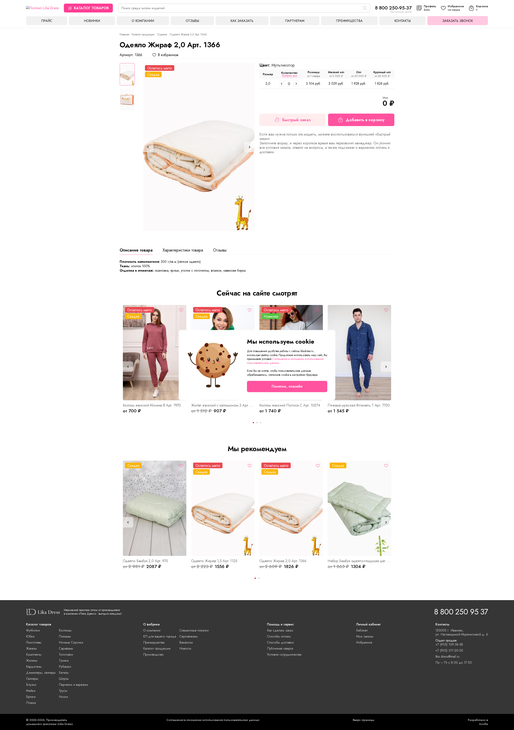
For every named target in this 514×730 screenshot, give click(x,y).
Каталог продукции (143, 34)
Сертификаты (188, 636)
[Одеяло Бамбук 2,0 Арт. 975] (154, 508)
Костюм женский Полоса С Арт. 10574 (289, 405)
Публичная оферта (280, 648)
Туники (64, 660)
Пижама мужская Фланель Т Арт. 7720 (359, 405)
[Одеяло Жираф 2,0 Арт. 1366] (199, 147)
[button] (281, 84)
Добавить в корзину (365, 120)
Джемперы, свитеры (41, 672)
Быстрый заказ (296, 120)
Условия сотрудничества (284, 654)
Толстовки (66, 654)
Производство (153, 654)
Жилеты (31, 660)
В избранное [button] (168, 55)
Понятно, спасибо (287, 386)
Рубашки (65, 666)
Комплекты (33, 654)
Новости (185, 648)
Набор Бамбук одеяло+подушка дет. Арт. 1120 (359, 561)
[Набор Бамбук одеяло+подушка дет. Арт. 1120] (359, 508)
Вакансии (186, 642)
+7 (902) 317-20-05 (449, 651)
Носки (63, 696)
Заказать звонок (457, 20)
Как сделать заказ (280, 630)
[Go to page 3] (260, 422)
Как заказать (241, 20)
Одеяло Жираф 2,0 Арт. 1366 (282, 561)
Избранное (364, 642)
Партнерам (294, 20)
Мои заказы (364, 636)
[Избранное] (181, 310)
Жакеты (31, 648)
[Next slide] (249, 147)
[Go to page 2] (259, 578)
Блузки (31, 684)
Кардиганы (34, 666)
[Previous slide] (148, 147)
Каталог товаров (91, 8)
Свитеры (32, 678)
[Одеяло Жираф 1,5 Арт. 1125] (223, 508)
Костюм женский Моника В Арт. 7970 (152, 405)
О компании (143, 20)
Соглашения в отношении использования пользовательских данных (212, 720)
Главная (124, 34)
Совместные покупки (194, 630)
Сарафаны (66, 648)
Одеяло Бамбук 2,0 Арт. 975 (145, 561)
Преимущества (349, 20)
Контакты (402, 20)
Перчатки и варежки (73, 684)
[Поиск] (364, 8)
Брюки (31, 696)
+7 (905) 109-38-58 (449, 645)
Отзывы (192, 20)
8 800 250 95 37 (461, 611)
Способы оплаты (279, 636)
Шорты (64, 678)
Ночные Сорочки (71, 642)
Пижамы (65, 636)
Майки (30, 690)
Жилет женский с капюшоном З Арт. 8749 (223, 405)
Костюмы (65, 630)
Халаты (64, 672)
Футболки (33, 630)
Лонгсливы (33, 642)
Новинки (92, 20)
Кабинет (362, 630)
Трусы (63, 690)
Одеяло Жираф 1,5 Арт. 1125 (214, 561)
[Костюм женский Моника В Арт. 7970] (154, 352)
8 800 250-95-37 (393, 7)
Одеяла (162, 34)
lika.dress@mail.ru (447, 657)
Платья (31, 702)
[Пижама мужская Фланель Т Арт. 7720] (359, 352)
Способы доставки (280, 642)
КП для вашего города (159, 636)
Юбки (30, 636)
